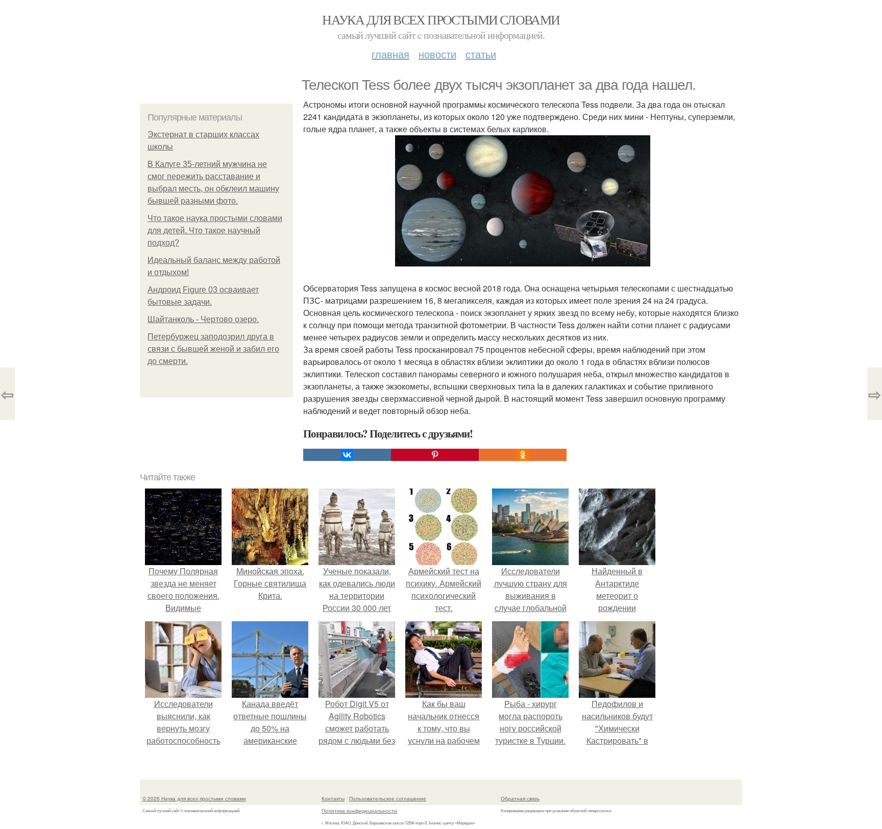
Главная (390, 53)
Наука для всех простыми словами (440, 19)
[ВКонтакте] (347, 455)
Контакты (333, 798)
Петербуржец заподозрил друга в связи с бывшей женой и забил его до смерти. (213, 348)
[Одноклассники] (523, 455)
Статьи (480, 53)
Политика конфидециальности (359, 810)
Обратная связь (520, 798)
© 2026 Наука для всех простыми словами (194, 798)
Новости (437, 53)
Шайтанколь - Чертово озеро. (203, 319)
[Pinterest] (435, 455)
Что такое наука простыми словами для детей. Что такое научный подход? (215, 230)
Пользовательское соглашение (387, 798)
